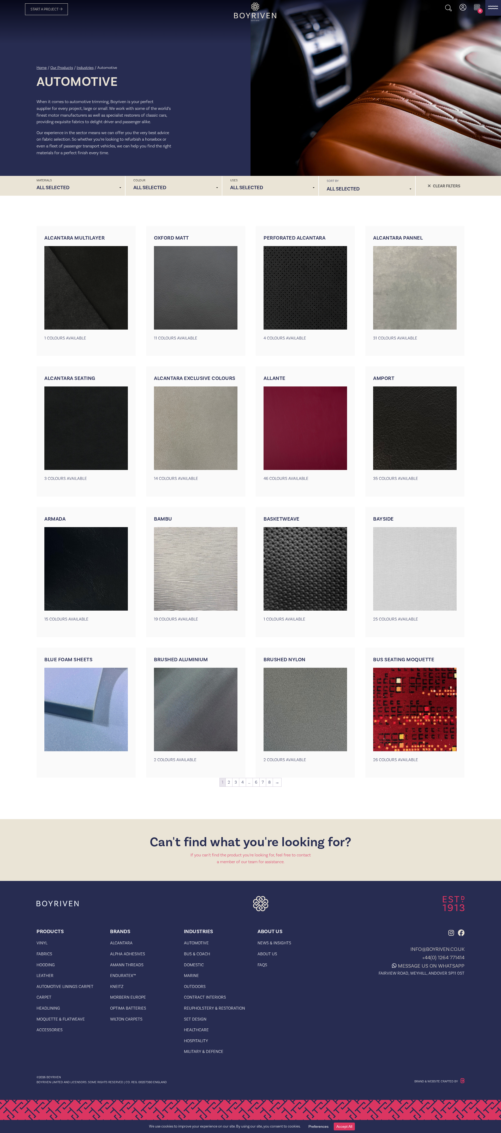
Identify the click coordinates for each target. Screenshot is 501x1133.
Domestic (194, 964)
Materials (44, 180)
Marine (191, 975)
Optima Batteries (128, 1008)
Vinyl (42, 942)
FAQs (262, 964)
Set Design (195, 1019)
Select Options (86, 350)
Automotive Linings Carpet (65, 986)
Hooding (46, 964)
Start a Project (45, 9)
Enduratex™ (123, 975)
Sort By (333, 181)
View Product (86, 772)
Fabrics (44, 953)
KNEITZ (116, 986)
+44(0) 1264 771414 (443, 957)
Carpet (44, 997)
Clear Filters (446, 185)
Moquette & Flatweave (61, 1019)
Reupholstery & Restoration (214, 1008)
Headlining (48, 1008)
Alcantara (121, 942)
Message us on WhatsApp (431, 966)
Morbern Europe (128, 997)
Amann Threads (127, 964)
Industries (85, 67)
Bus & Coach (197, 953)
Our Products (61, 67)
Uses (234, 180)
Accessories (50, 1029)
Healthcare (196, 1029)
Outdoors (195, 986)
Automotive (196, 942)
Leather (45, 975)
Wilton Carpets (126, 1019)
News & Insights (274, 942)
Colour (139, 180)
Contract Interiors (205, 997)
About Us (267, 953)
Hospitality (196, 1040)
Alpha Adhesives (127, 953)
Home (42, 67)
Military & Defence (203, 1051)
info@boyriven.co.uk (437, 949)
